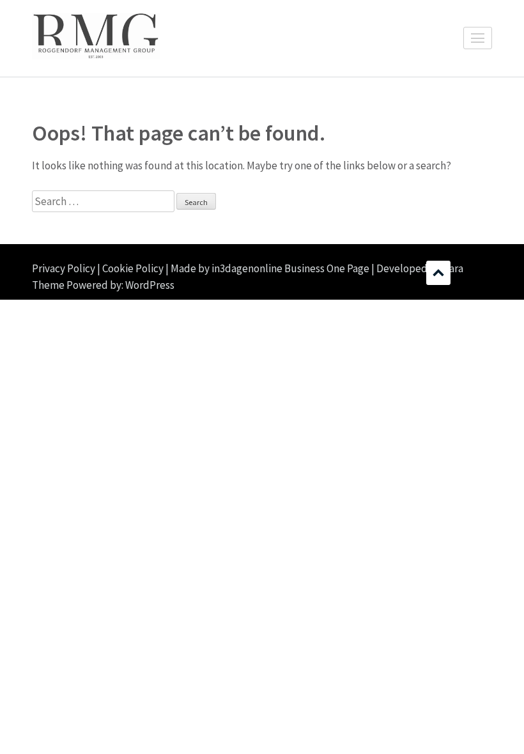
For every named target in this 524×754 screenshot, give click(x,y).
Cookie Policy (133, 268)
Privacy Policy (63, 268)
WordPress (149, 285)
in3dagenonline (247, 268)
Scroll (438, 273)
